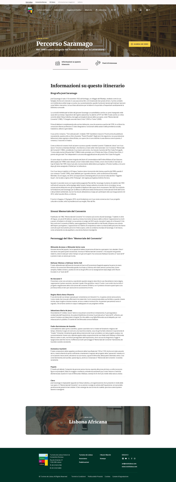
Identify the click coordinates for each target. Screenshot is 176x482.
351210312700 (57, 465)
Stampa (103, 459)
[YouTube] (126, 458)
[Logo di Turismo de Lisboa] (30, 10)
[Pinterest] (123, 458)
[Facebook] (132, 458)
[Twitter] (129, 458)
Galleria (80, 2)
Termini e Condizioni (78, 476)
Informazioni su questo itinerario (71, 63)
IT (149, 10)
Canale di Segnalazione (120, 476)
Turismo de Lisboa (86, 455)
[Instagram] (135, 458)
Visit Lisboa (29, 2)
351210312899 (56, 468)
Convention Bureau (41, 2)
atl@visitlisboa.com (129, 464)
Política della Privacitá (95, 476)
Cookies (107, 476)
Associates (83, 459)
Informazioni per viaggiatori (66, 2)
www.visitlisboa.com (129, 467)
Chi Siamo (52, 2)
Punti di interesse (109, 63)
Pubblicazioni (84, 462)
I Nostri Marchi (105, 455)
